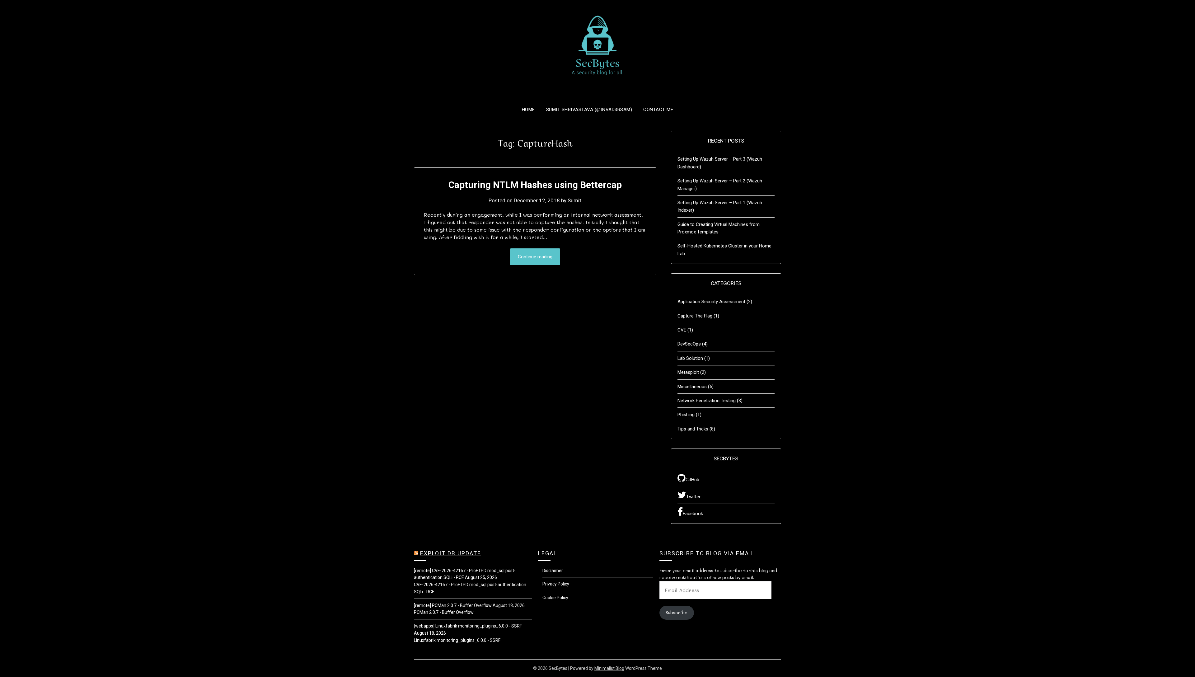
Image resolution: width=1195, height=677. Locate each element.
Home (528, 109)
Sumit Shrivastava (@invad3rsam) (589, 109)
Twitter (693, 497)
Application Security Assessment (711, 301)
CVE (681, 330)
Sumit (574, 200)
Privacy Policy (555, 583)
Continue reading (535, 257)
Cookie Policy (555, 597)
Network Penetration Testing (706, 400)
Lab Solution (690, 358)
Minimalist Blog (609, 668)
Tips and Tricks (692, 429)
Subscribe (676, 612)
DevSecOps (689, 344)
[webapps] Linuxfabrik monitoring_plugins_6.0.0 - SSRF (468, 625)
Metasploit (688, 372)
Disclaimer (552, 570)
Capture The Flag (694, 316)
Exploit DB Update (450, 553)
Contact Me (658, 109)
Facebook (693, 513)
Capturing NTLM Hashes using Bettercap (535, 184)
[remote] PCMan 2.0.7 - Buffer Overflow (453, 605)
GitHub (692, 479)
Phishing (686, 414)
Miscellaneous (692, 386)
